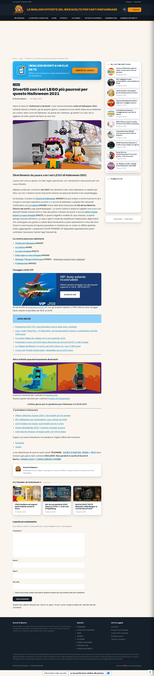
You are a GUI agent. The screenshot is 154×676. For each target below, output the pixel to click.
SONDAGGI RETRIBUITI (128, 18)
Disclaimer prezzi (117, 636)
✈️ (134, 9)
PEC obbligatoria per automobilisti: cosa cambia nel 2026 (41, 420)
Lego (21, 58)
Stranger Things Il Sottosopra (29, 259)
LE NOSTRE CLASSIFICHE (38, 18)
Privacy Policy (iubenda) (119, 630)
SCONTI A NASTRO (72, 452)
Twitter (18, 447)
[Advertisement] (77, 38)
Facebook (19, 443)
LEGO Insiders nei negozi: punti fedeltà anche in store (39, 424)
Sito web (16, 582)
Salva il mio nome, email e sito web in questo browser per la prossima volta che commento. (50, 593)
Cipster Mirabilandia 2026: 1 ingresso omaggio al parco (40, 428)
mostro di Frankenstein (59, 398)
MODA (85, 452)
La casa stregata (23, 251)
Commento (17, 531)
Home (15, 58)
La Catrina (33, 205)
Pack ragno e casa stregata (28, 255)
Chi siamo (114, 627)
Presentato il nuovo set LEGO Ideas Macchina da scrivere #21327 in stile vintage (51, 342)
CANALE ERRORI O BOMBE (48, 459)
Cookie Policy (128, 219)
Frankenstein (21, 263)
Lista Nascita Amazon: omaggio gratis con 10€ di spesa (40, 432)
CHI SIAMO (76, 18)
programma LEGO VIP (37, 307)
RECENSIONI (19, 18)
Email (15, 571)
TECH (93, 452)
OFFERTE (63, 18)
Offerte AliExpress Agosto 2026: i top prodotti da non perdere (43, 415)
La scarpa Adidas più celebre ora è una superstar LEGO (40, 338)
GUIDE (54, 18)
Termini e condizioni (118, 639)
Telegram (128, 2)
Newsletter (137, 2)
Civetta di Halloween (25, 243)
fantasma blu (52, 395)
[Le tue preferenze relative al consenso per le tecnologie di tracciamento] (150, 672)
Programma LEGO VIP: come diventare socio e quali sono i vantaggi (46, 327)
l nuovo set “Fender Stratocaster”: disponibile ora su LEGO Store (44, 350)
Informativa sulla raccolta (55, 673)
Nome (15, 560)
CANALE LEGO (27, 459)
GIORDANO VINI (111, 18)
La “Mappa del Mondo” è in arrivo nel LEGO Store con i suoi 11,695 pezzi (48, 346)
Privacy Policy (118, 219)
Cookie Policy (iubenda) (119, 633)
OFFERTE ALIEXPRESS (93, 18)
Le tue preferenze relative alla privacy (87, 673)
